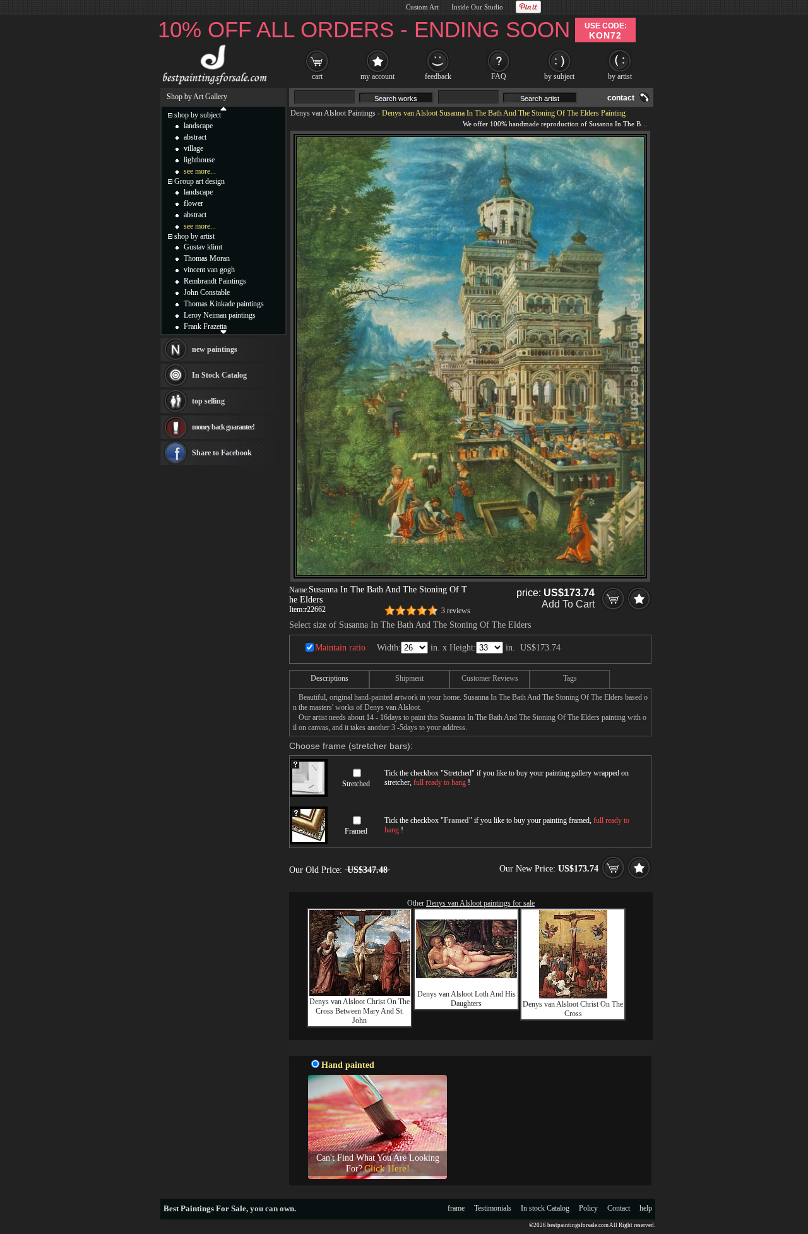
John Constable (207, 292)
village (193, 148)
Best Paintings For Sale (204, 1208)
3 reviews (455, 610)
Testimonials (492, 1208)
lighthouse (199, 159)
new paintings (214, 349)
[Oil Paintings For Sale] (213, 84)
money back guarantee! (223, 426)
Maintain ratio (340, 647)
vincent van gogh (209, 269)
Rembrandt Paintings (215, 281)
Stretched (356, 783)
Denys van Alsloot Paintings (333, 113)
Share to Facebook (222, 452)
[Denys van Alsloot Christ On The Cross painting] (573, 995)
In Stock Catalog (219, 375)
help (645, 1208)
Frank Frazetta (205, 326)
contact (620, 97)
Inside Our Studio (477, 7)
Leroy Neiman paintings (220, 315)
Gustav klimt (203, 247)
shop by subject (197, 115)
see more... (200, 171)
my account (377, 76)
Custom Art (422, 7)
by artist (620, 76)
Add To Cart (568, 604)
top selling (208, 401)
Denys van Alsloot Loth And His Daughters (466, 999)
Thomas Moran (207, 258)
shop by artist (194, 236)
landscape (198, 125)
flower (193, 203)
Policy (588, 1208)
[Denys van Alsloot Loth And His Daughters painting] (466, 975)
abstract (195, 137)
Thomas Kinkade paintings (224, 303)
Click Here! (387, 1168)
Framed (356, 831)
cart (317, 76)
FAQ (498, 76)
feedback (438, 76)
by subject (559, 76)
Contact (618, 1208)
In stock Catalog (545, 1208)
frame (456, 1208)
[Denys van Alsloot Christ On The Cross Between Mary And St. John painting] (359, 993)
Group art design (199, 181)
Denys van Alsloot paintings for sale (480, 903)
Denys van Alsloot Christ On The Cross (573, 1009)
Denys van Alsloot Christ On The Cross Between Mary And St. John (359, 1011)
